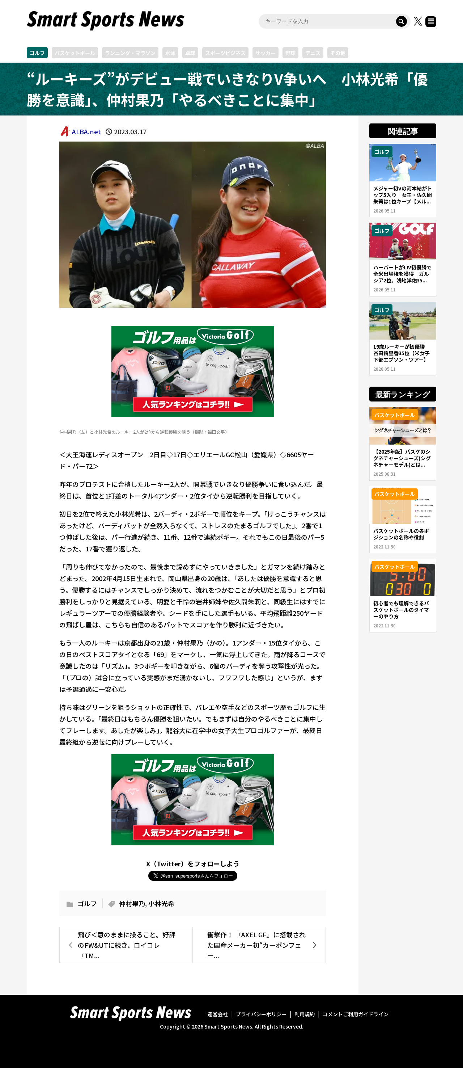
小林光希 (161, 903)
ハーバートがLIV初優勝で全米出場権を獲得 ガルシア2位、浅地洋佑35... (402, 274)
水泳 (170, 52)
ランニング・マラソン (130, 52)
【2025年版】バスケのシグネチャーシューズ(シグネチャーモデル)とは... (402, 458)
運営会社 (218, 1014)
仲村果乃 (132, 903)
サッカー (265, 52)
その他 (337, 52)
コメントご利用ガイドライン (355, 1014)
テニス (312, 52)
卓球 (190, 52)
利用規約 (304, 1014)
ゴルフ (37, 52)
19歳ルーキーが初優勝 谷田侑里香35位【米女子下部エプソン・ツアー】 (401, 353)
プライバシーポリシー (261, 1014)
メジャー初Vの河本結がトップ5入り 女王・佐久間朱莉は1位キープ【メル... (402, 195)
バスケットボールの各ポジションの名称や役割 (401, 534)
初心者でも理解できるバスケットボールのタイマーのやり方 (401, 610)
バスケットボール (75, 52)
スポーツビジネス (225, 52)
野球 (290, 52)
